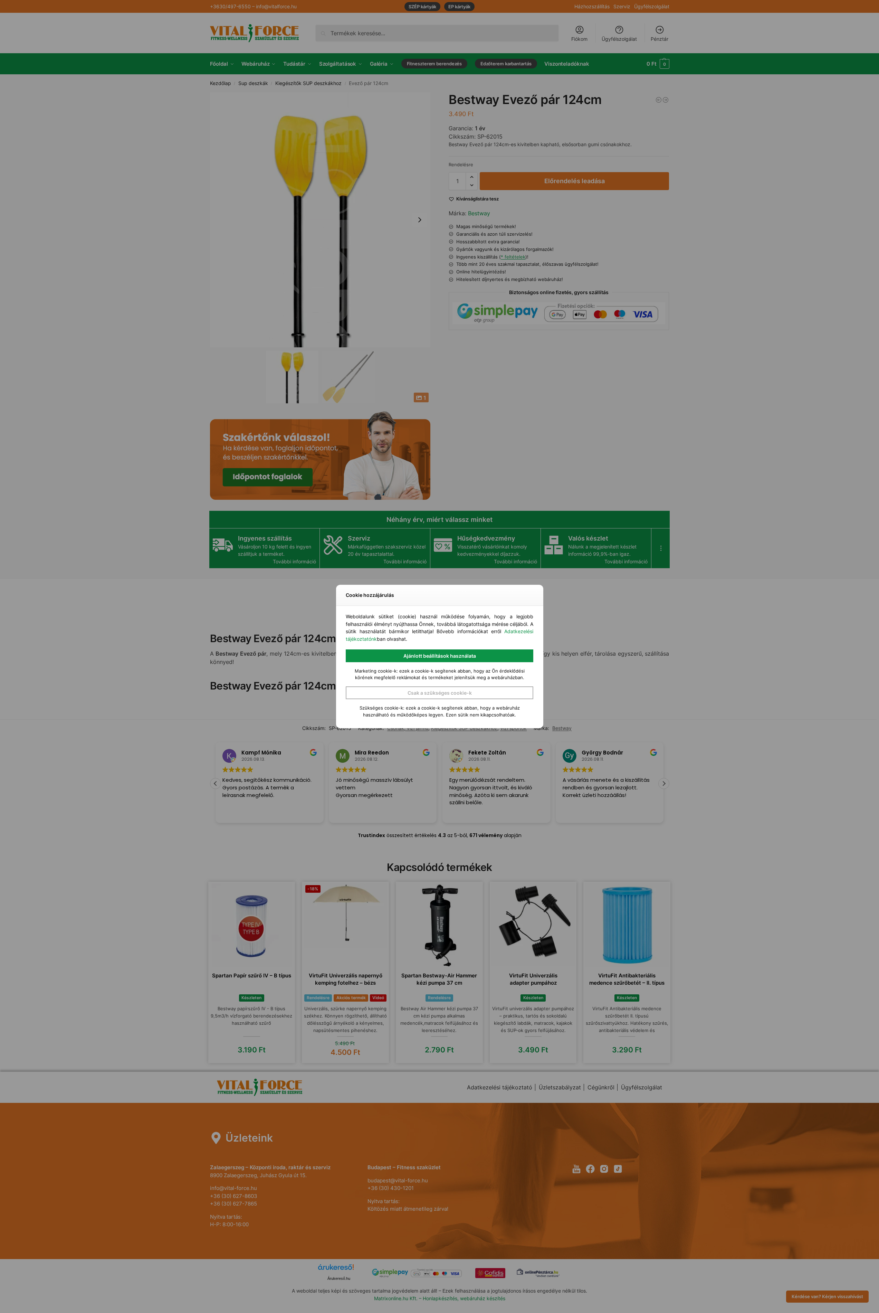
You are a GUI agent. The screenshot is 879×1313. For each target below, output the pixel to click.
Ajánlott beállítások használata (439, 656)
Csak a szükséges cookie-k (440, 693)
